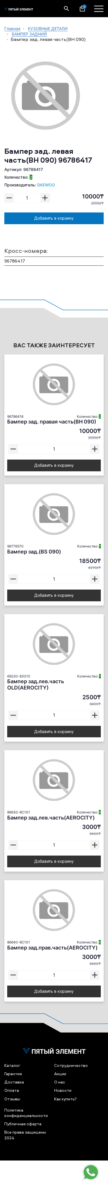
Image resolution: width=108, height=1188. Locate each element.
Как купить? (65, 1099)
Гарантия (13, 1073)
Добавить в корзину (54, 218)
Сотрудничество (71, 1065)
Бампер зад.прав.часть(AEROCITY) (52, 948)
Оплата (11, 1090)
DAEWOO (46, 184)
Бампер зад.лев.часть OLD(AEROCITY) (35, 684)
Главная (12, 28)
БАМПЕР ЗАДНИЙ (29, 33)
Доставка (14, 1082)
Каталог (12, 1065)
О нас (59, 1082)
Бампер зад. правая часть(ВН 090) (51, 422)
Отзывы (12, 1099)
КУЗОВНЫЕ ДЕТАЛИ (48, 28)
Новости (62, 1090)
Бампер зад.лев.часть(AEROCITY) (51, 818)
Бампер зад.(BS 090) (34, 552)
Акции (60, 1073)
